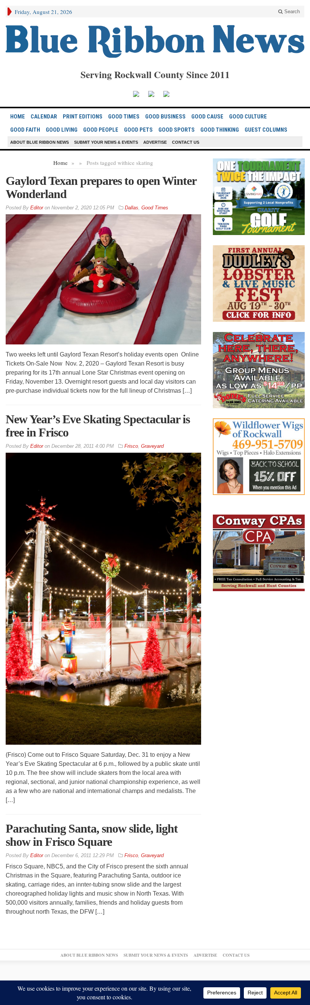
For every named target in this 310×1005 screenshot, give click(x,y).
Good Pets (138, 129)
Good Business (165, 116)
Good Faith (25, 129)
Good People (100, 129)
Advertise (155, 142)
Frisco (131, 446)
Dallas (131, 208)
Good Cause (207, 116)
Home (60, 162)
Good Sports (176, 129)
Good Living (62, 129)
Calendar (44, 116)
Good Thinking (219, 129)
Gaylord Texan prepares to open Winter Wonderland (101, 187)
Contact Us (185, 142)
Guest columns (266, 129)
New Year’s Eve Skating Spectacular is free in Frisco (98, 425)
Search (291, 11)
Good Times (124, 116)
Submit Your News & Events (106, 142)
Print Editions (82, 116)
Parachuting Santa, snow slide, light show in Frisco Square (92, 835)
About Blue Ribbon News (39, 142)
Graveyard (152, 446)
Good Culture (248, 116)
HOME (17, 116)
